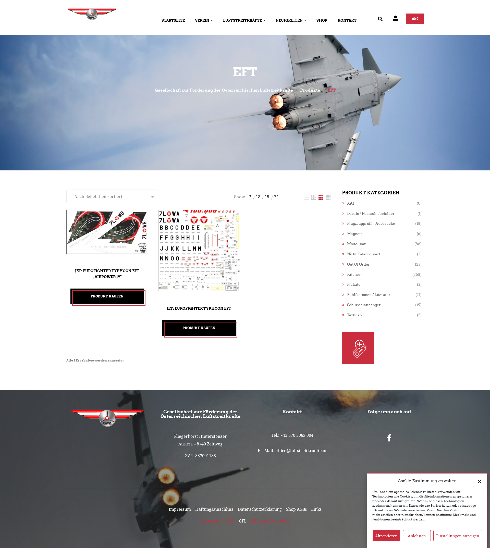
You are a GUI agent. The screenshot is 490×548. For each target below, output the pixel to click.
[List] (307, 196)
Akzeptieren (386, 535)
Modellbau (356, 244)
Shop (321, 20)
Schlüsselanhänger (364, 305)
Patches (354, 274)
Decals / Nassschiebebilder (371, 213)
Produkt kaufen (107, 296)
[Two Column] (314, 196)
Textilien (354, 315)
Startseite (173, 20)
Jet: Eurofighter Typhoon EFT (199, 308)
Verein (202, 20)
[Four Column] (328, 196)
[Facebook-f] (389, 438)
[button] (479, 480)
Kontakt (347, 20)
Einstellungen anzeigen (457, 535)
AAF (351, 203)
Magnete (355, 234)
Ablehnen (417, 535)
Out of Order (358, 264)
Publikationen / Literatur (368, 295)
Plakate (353, 284)
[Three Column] (321, 196)
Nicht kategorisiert (363, 254)
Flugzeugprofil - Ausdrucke (371, 223)
